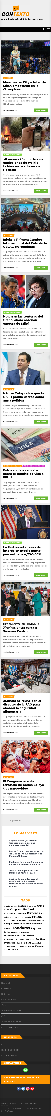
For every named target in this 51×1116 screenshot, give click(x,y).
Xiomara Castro (11, 949)
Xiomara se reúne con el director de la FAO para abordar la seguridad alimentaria (22, 706)
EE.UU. (37, 917)
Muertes (29, 935)
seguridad (36, 943)
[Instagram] (28, 1089)
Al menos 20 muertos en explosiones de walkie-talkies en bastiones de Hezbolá (23, 164)
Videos (4, 1005)
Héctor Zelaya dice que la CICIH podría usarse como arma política (23, 397)
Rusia (19, 943)
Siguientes (15, 820)
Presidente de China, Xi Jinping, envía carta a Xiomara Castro (21, 627)
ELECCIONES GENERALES (15, 921)
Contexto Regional (10, 1027)
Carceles (32, 906)
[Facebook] (19, 1089)
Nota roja (6, 994)
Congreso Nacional (22, 909)
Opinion (5, 1016)
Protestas (9, 943)
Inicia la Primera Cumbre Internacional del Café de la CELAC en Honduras (25, 243)
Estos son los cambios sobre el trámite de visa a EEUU (23, 473)
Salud (27, 942)
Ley (33, 928)
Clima (6, 910)
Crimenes (33, 913)
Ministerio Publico (13, 936)
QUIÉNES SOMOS (10, 1050)
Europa (8, 923)
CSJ (42, 913)
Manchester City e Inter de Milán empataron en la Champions (24, 85)
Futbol (27, 923)
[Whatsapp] (25, 1070)
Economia (26, 917)
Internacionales (8, 999)
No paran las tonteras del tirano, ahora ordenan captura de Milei (23, 320)
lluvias (7, 932)
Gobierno (37, 923)
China (40, 905)
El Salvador (32, 921)
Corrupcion (9, 913)
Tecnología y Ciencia (11, 1022)
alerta (7, 906)
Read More (41, 110)
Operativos (30, 939)
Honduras (21, 928)
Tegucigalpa (9, 946)
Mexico (14, 932)
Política (40, 939)
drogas (17, 917)
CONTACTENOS (9, 1055)
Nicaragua (20, 939)
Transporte (21, 946)
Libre (39, 929)
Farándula (17, 924)
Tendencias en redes (11, 1010)
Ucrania (39, 946)
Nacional (5, 983)
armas (14, 906)
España (40, 921)
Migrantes (24, 932)
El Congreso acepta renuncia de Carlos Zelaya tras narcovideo (23, 785)
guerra (7, 929)
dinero (8, 917)
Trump (31, 946)
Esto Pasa (6, 988)
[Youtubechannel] (32, 1089)
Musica (38, 936)
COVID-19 (21, 913)
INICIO (4, 1044)
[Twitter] (23, 1089)
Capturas (23, 906)
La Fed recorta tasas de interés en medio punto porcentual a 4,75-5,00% (22, 550)
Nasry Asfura (9, 939)
